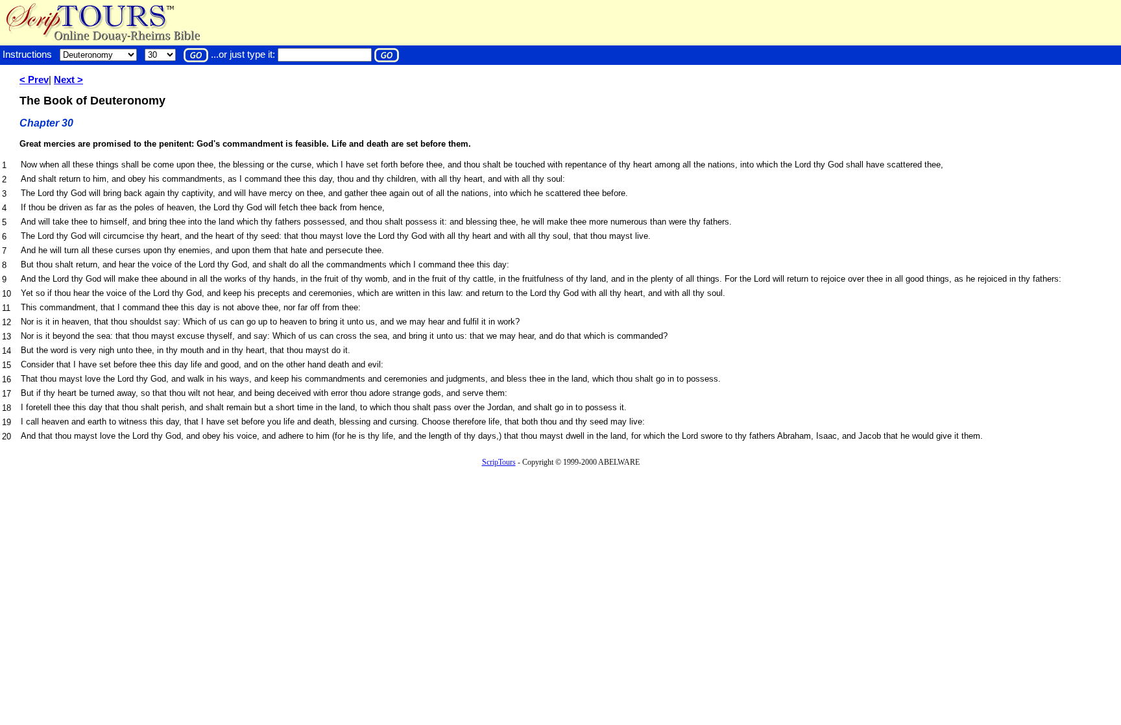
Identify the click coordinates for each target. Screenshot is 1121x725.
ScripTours (499, 462)
